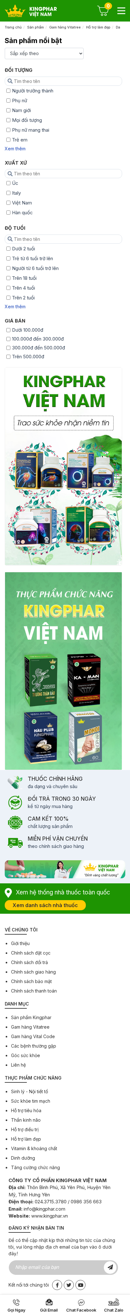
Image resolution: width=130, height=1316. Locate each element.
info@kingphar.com (44, 1209)
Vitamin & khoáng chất (34, 1148)
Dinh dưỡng (23, 1158)
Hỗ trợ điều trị (24, 1129)
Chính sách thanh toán (34, 990)
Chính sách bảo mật (31, 981)
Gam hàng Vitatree (65, 27)
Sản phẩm (35, 27)
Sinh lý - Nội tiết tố (29, 1091)
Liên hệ (18, 1065)
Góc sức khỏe (25, 1055)
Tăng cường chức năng (35, 1167)
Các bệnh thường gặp (33, 1046)
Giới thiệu (20, 943)
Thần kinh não (26, 1120)
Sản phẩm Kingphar (31, 1017)
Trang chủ (13, 27)
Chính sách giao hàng (33, 971)
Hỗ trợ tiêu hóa (26, 1110)
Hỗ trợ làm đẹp (98, 27)
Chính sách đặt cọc (30, 953)
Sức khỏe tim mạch (30, 1101)
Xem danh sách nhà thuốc (45, 905)
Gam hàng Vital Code (33, 1036)
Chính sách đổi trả (29, 962)
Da (118, 27)
